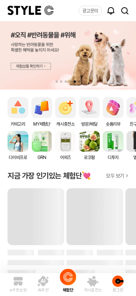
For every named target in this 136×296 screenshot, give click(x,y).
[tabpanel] (68, 55)
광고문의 (90, 11)
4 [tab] (70, 81)
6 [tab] (79, 81)
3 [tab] (65, 81)
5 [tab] (75, 81)
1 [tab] (56, 81)
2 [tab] (61, 81)
